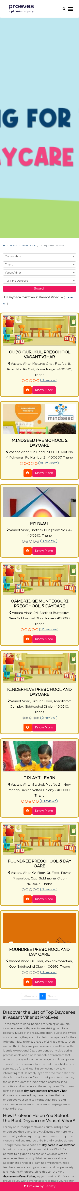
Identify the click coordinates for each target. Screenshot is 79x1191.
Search (39, 289)
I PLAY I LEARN (39, 778)
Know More (44, 390)
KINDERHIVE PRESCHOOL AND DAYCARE (39, 692)
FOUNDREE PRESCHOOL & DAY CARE (39, 864)
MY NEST (39, 523)
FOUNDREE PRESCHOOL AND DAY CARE (39, 952)
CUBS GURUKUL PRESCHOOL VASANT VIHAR (39, 354)
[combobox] (39, 256)
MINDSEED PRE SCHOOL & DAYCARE (39, 443)
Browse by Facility (41, 1186)
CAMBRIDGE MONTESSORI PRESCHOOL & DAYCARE (39, 604)
